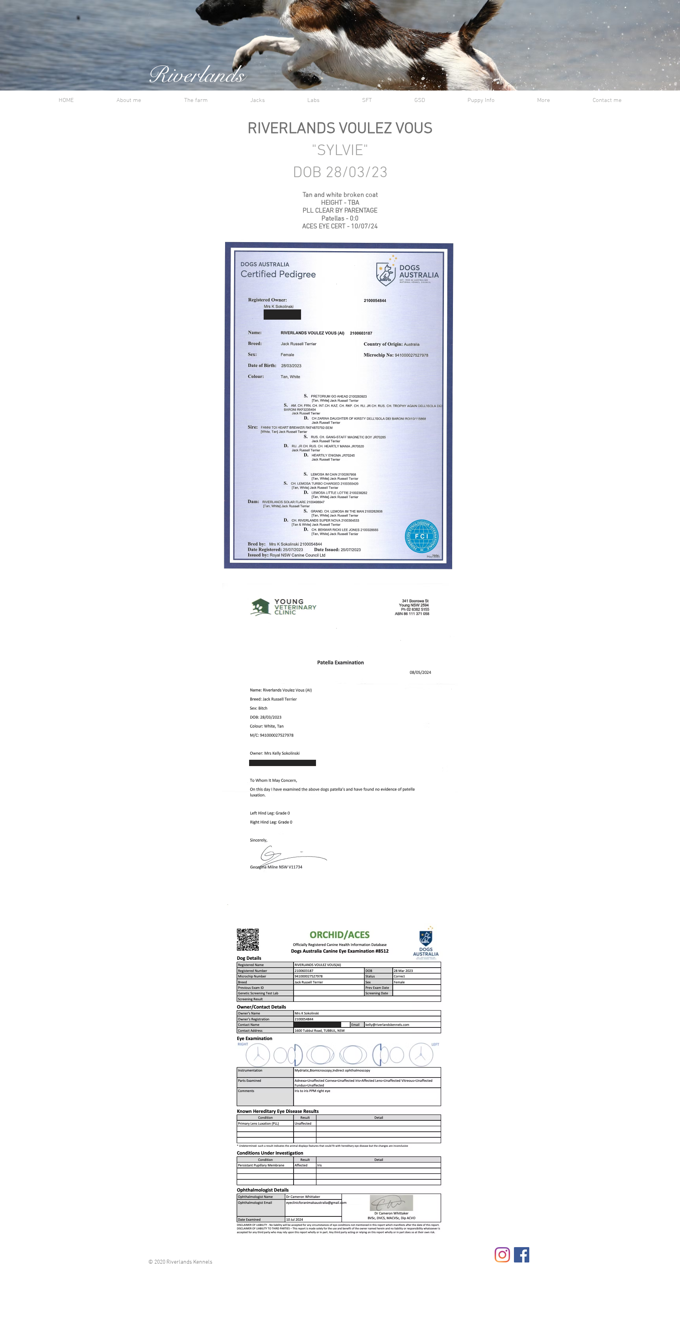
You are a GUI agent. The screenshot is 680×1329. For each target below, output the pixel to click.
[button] (196, 100)
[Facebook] (521, 1254)
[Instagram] (502, 1254)
